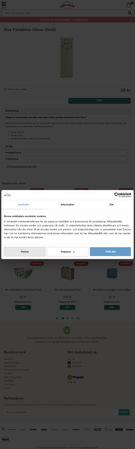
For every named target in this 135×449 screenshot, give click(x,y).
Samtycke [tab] (23, 204)
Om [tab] (111, 204)
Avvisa (24, 251)
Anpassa (66, 251)
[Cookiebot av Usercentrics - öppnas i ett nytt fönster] (116, 195)
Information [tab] (67, 204)
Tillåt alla (110, 251)
